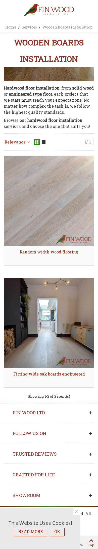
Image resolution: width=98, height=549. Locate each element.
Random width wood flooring (49, 251)
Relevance (16, 142)
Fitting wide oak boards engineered (49, 374)
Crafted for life (34, 475)
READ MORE (30, 531)
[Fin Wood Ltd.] (49, 10)
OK (57, 531)
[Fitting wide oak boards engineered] (49, 323)
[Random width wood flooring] (49, 201)
